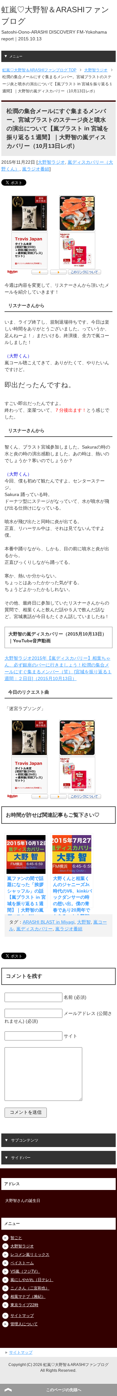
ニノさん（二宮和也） (29, 1288)
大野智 (84, 922)
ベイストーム (22, 1263)
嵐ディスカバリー (34, 928)
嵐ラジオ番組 (35, 168)
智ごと (16, 1238)
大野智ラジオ (51, 162)
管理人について (24, 1324)
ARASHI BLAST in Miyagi (48, 922)
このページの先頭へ (63, 1390)
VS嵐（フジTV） (25, 1271)
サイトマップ (22, 1315)
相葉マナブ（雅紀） (28, 1296)
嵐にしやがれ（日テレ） (31, 1279)
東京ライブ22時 (24, 1305)
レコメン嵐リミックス (29, 1254)
